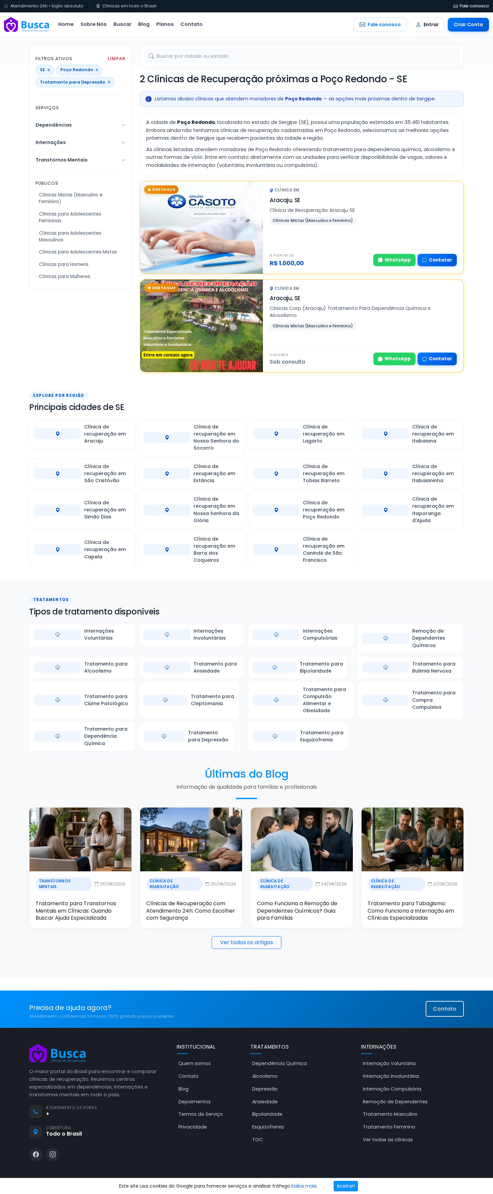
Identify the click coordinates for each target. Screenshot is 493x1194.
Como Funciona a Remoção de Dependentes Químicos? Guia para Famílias (297, 911)
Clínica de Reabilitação (164, 883)
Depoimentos (194, 1101)
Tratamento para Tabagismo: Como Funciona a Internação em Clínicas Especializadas (411, 911)
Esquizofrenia (268, 1126)
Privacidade (192, 1126)
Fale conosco (474, 6)
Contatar (440, 260)
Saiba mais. (304, 1186)
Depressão (265, 1089)
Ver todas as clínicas (388, 1139)
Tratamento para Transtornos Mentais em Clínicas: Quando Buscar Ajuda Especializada (76, 911)
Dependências (54, 125)
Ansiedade (265, 1101)
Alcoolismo (265, 1076)
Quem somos (194, 1063)
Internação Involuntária (391, 1076)
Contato (191, 24)
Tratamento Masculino (390, 1114)
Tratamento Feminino (389, 1126)
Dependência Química (279, 1063)
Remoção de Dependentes (395, 1101)
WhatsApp (398, 260)
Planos (165, 24)
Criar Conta (468, 24)
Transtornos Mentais (62, 159)
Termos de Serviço (200, 1114)
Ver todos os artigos (246, 942)
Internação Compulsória (392, 1089)
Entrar (431, 24)
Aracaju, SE (285, 200)
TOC (257, 1139)
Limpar (116, 58)
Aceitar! (346, 1186)
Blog (144, 24)
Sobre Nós (93, 24)
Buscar (122, 24)
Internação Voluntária (389, 1063)
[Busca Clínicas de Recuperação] (26, 24)
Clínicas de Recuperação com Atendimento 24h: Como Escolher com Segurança (190, 911)
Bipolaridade (267, 1114)
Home (66, 24)
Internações (51, 142)
